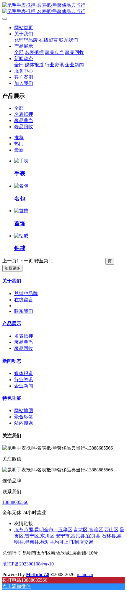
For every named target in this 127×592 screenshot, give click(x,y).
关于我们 (11, 280)
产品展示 (11, 323)
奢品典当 (23, 120)
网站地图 (23, 410)
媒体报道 (23, 373)
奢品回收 (23, 126)
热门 (19, 143)
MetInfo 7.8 (37, 574)
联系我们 (23, 311)
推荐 (19, 137)
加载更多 (12, 268)
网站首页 (23, 27)
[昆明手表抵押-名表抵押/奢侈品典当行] (63, 8)
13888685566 (15, 502)
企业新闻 (23, 385)
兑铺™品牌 (26, 293)
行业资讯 (23, 379)
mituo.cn (85, 574)
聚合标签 (23, 416)
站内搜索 (23, 422)
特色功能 (11, 398)
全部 (19, 52)
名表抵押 (23, 114)
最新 (19, 149)
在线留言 (23, 299)
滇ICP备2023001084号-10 (28, 563)
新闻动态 (11, 361)
